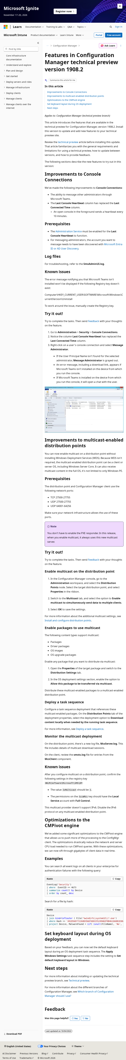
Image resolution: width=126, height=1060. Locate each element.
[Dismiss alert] (119, 6)
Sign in (118, 26)
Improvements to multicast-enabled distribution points (75, 96)
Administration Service (68, 231)
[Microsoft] (6, 27)
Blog (44, 1053)
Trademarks (26, 1057)
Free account (114, 35)
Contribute (57, 1053)
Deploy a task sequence (89, 729)
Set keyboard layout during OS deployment (69, 103)
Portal (99, 35)
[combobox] (21, 49)
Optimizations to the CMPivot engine (66, 99)
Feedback (93, 321)
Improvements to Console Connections (67, 92)
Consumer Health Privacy (93, 1053)
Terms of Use (9, 1057)
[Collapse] (38, 43)
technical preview (68, 142)
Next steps (52, 107)
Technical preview (79, 980)
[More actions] (121, 45)
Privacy (70, 1053)
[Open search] (111, 27)
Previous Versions (29, 1053)
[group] (84, 920)
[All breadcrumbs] (47, 45)
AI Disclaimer (9, 1053)
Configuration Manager (65, 45)
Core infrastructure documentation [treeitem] (16, 57)
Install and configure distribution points (68, 620)
